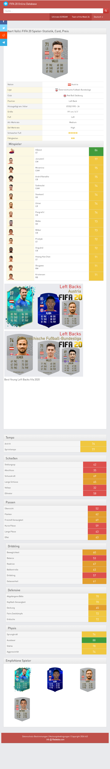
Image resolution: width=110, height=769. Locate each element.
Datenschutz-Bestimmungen (35, 736)
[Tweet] (3, 28)
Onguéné (39, 247)
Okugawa (39, 265)
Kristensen (40, 274)
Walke (38, 221)
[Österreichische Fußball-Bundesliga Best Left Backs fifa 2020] (55, 354)
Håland (38, 150)
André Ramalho (42, 176)
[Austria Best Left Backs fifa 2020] (55, 306)
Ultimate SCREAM (60, 17)
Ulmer (38, 203)
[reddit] (3, 35)
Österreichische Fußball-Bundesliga (74, 89)
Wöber (38, 230)
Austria (74, 84)
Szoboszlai (40, 185)
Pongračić (39, 212)
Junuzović (39, 158)
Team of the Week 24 (81, 17)
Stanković (39, 194)
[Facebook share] (3, 20)
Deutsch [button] (98, 17)
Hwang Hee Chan (42, 256)
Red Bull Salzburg (74, 95)
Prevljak (39, 239)
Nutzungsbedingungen (59, 736)
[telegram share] (3, 42)
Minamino (39, 167)
